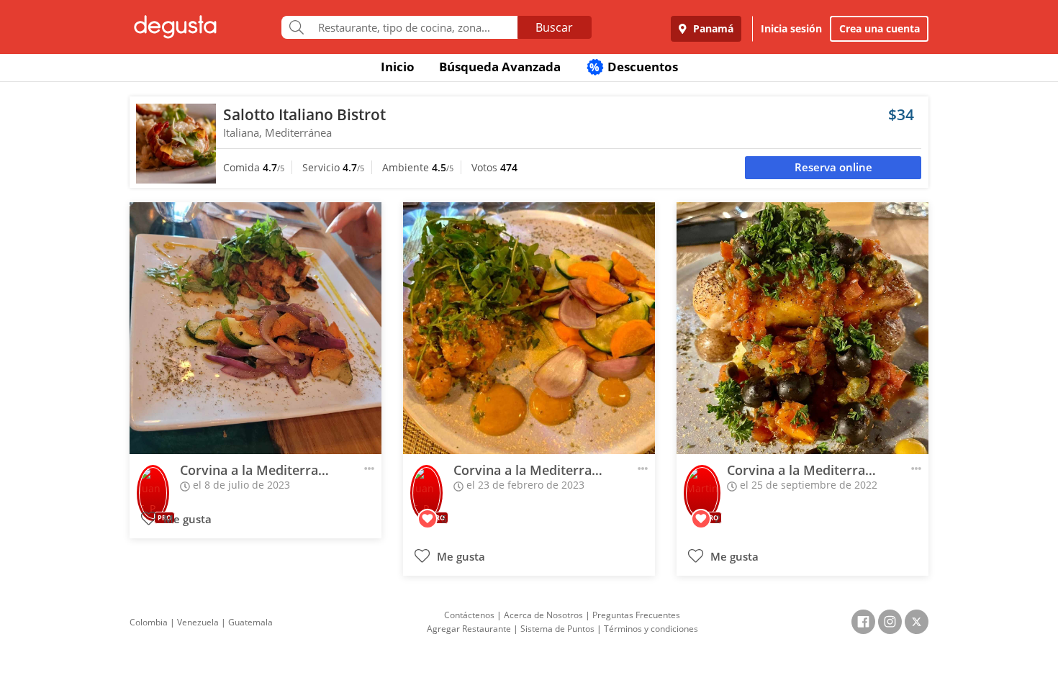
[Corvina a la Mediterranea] (255, 328)
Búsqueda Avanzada (500, 66)
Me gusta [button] (186, 519)
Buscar (554, 27)
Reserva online (833, 167)
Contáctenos (469, 615)
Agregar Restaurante (469, 629)
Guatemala (250, 622)
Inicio (398, 66)
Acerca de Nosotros (543, 615)
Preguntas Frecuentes (636, 615)
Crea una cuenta (879, 28)
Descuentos (633, 66)
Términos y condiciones (651, 629)
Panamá (711, 28)
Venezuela (198, 622)
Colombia (149, 622)
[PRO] (153, 483)
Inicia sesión (791, 28)
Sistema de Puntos (557, 629)
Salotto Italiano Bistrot (304, 114)
